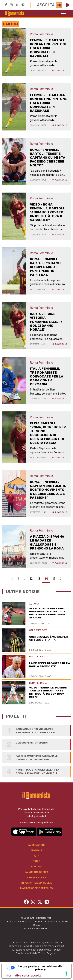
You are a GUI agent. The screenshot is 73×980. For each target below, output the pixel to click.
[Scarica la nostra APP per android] (49, 831)
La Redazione (36, 845)
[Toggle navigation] (63, 13)
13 (38, 578)
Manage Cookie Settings (36, 888)
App (36, 855)
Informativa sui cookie (36, 882)
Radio (36, 861)
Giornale (36, 850)
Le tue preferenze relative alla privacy (40, 967)
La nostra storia (36, 872)
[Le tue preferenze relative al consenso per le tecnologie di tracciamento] (66, 973)
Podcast (36, 866)
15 (53, 578)
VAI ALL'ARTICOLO (59, 70)
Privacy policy (36, 877)
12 (31, 578)
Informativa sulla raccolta (23, 975)
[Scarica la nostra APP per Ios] (24, 831)
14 (46, 578)
